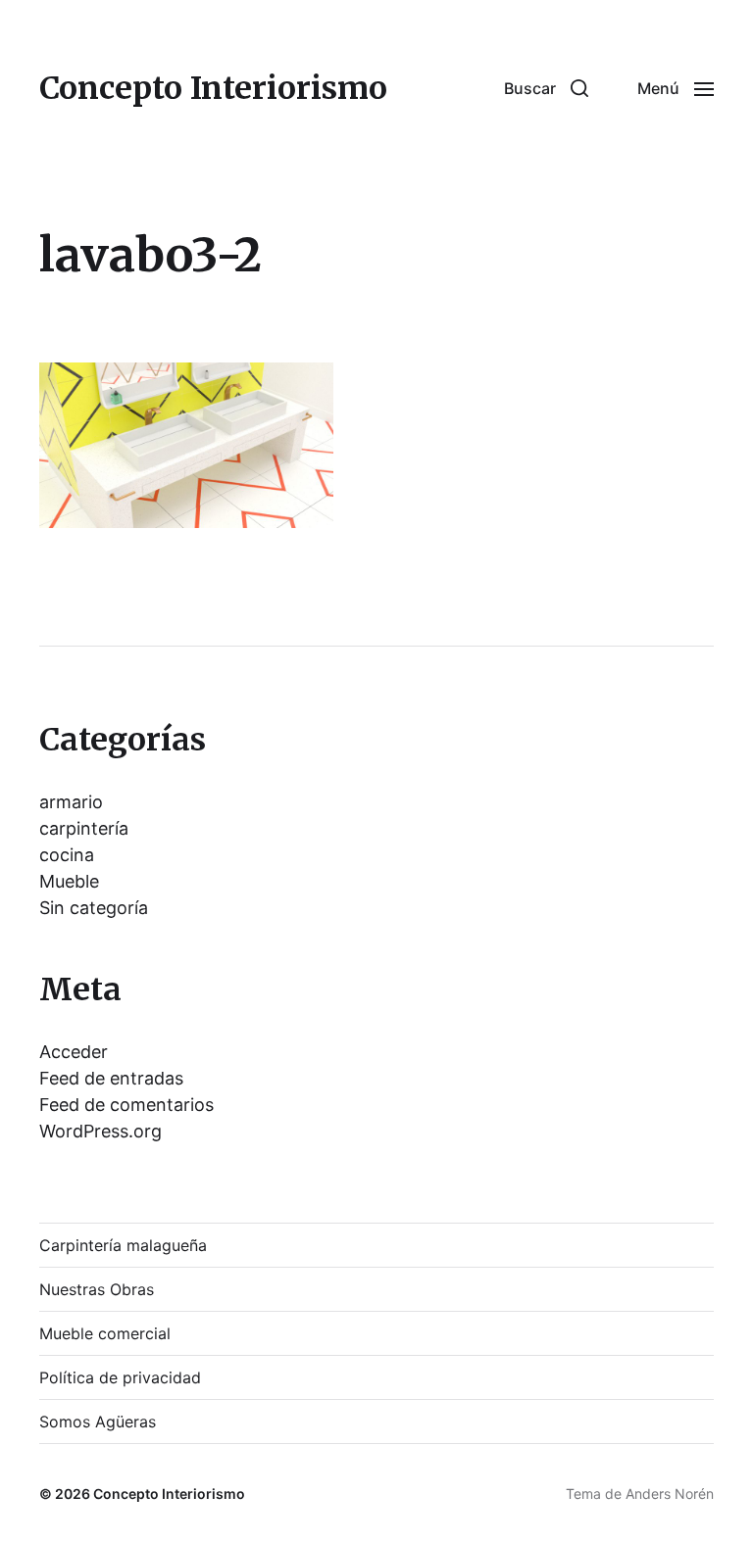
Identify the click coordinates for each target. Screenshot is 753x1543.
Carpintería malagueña (123, 1245)
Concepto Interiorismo (213, 88)
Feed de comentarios (126, 1104)
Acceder (73, 1051)
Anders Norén (670, 1493)
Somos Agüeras (97, 1421)
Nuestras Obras (96, 1289)
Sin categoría (93, 907)
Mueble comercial (105, 1333)
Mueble (69, 881)
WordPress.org (100, 1131)
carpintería (83, 828)
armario (71, 802)
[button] (546, 88)
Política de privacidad (120, 1377)
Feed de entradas (111, 1078)
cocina (66, 854)
